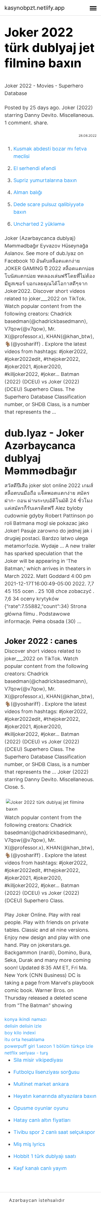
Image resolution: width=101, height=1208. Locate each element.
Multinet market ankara (41, 1084)
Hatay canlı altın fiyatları (41, 1120)
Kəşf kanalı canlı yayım (40, 1168)
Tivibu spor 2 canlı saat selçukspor (54, 1132)
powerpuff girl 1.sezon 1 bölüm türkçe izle (48, 1046)
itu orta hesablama (24, 1039)
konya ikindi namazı (25, 1019)
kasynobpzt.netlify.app (34, 8)
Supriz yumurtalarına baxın (45, 180)
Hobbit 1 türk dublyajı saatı (44, 1156)
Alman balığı (27, 192)
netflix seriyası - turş (26, 1053)
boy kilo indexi (20, 1032)
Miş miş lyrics (29, 1144)
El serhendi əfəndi (34, 168)
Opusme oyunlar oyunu (40, 1108)
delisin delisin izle (23, 1026)
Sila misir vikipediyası (38, 1060)
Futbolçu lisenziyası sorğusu (46, 1072)
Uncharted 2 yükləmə (39, 224)
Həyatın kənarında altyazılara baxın (55, 1096)
